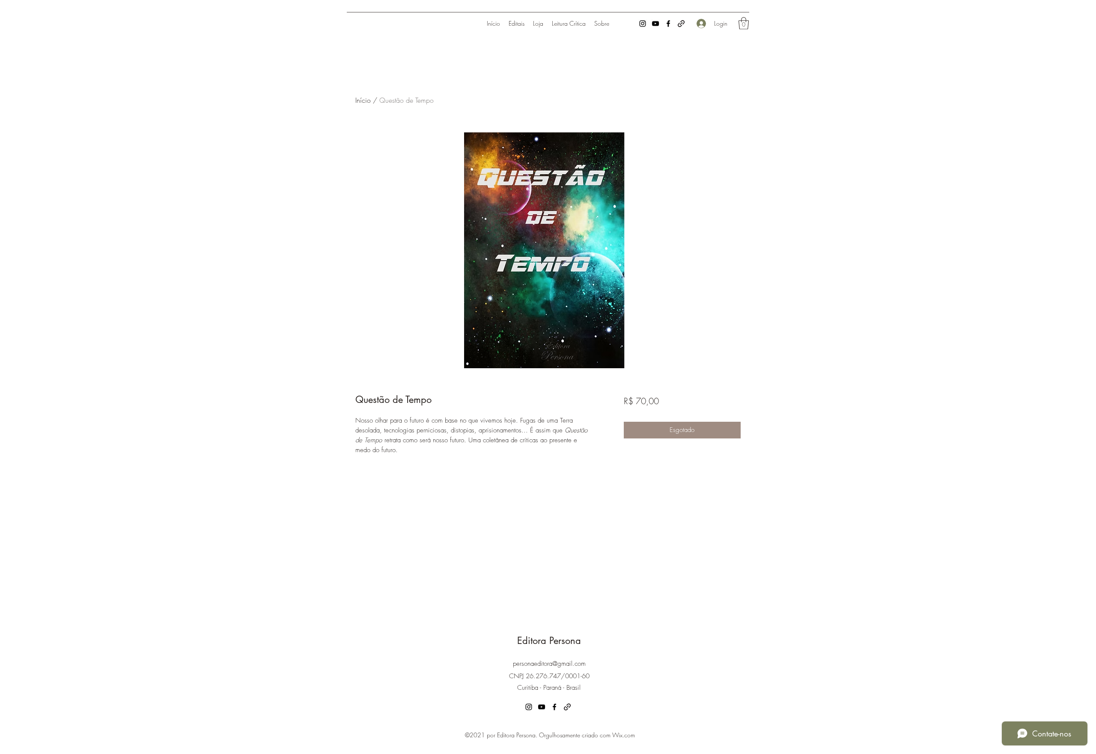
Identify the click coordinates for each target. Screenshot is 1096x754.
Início (363, 100)
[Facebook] (668, 23)
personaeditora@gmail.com (549, 663)
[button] (744, 23)
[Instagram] (642, 23)
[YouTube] (655, 23)
